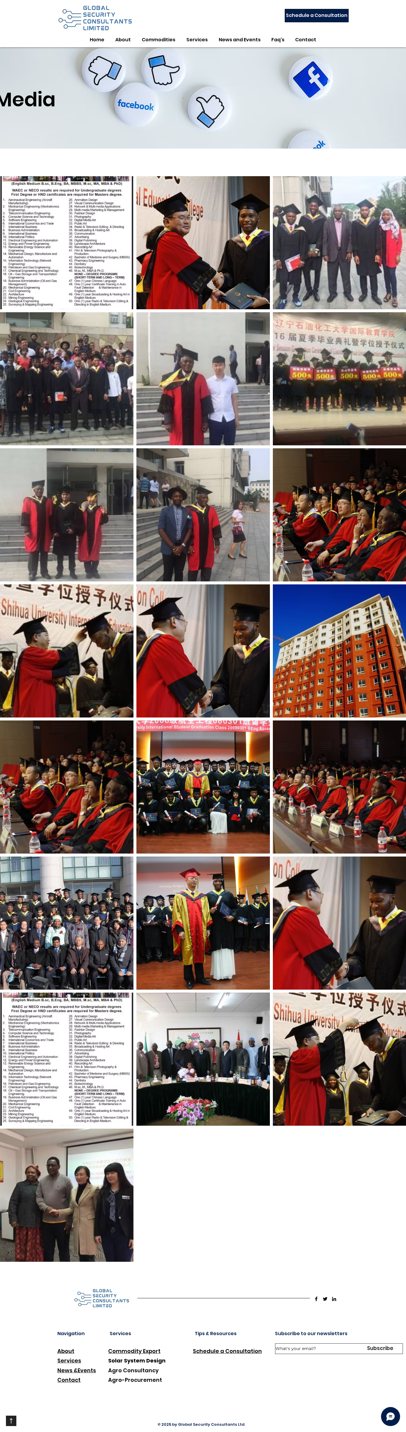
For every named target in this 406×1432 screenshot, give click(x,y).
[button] (158, 39)
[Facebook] (316, 1299)
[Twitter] (325, 1299)
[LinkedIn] (334, 1299)
